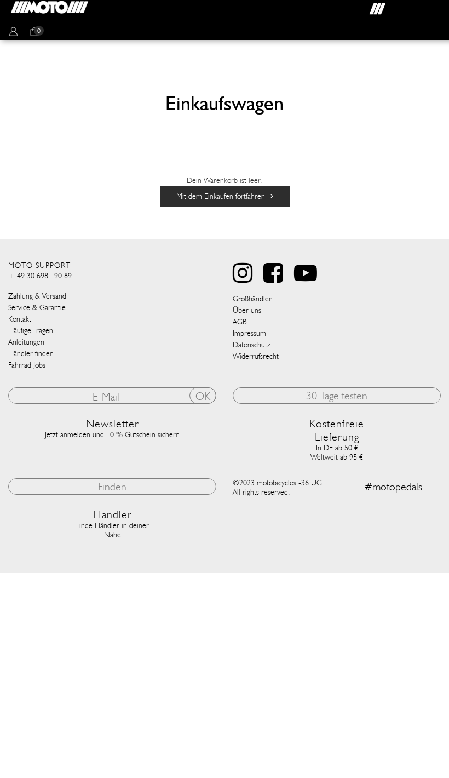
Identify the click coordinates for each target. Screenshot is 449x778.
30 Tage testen (336, 395)
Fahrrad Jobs (26, 365)
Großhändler (252, 299)
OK (202, 396)
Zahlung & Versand (37, 296)
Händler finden (31, 353)
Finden (112, 486)
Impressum (249, 333)
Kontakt (19, 319)
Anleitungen (26, 342)
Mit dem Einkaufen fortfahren (220, 196)
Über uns (247, 310)
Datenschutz (251, 345)
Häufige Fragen (30, 330)
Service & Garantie (37, 307)
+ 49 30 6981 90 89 (40, 276)
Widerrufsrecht (256, 356)
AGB (240, 322)
